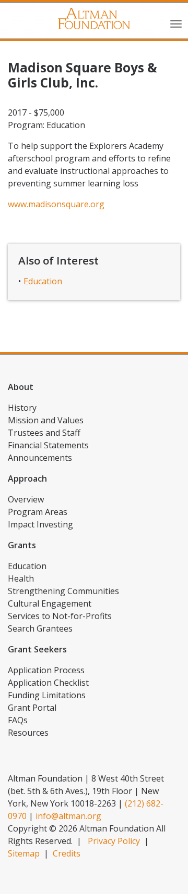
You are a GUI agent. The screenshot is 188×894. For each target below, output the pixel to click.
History (22, 407)
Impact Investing (40, 524)
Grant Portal (32, 707)
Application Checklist (48, 682)
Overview (26, 499)
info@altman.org (68, 816)
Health (21, 578)
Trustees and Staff (44, 432)
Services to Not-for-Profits (60, 616)
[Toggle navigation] (176, 23)
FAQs (18, 720)
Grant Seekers (37, 649)
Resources (28, 732)
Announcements (40, 457)
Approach (27, 478)
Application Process (46, 670)
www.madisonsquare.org (56, 204)
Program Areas (37, 512)
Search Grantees (40, 628)
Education (43, 281)
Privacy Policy (114, 841)
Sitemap (24, 853)
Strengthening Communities (63, 591)
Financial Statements (48, 445)
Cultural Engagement (49, 603)
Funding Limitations (47, 695)
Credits (66, 853)
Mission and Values (46, 420)
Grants (22, 545)
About (20, 387)
